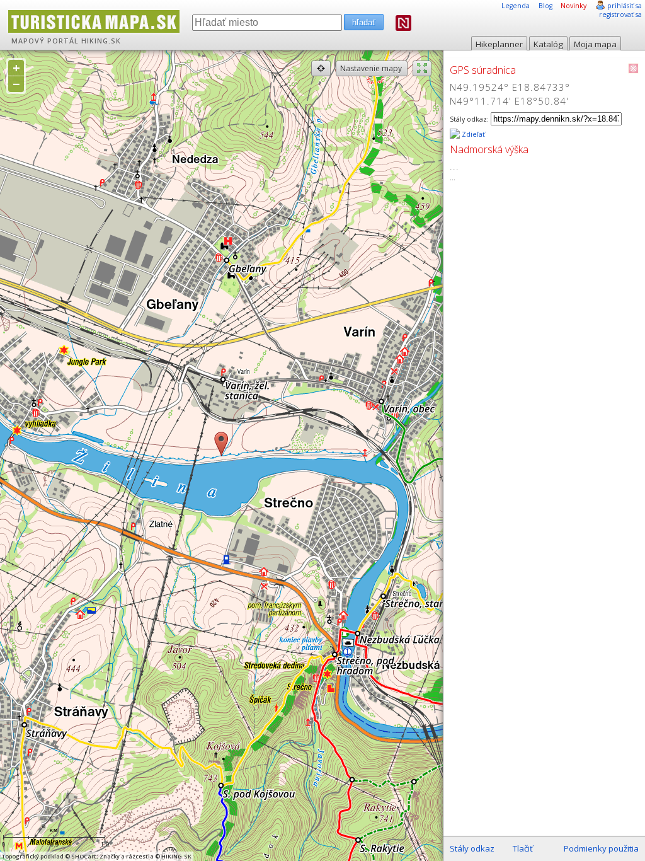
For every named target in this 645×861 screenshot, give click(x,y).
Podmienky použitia (601, 848)
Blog (545, 5)
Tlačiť (523, 848)
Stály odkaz (472, 848)
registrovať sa (620, 14)
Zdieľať (472, 134)
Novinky (573, 5)
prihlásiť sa (624, 5)
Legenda (515, 5)
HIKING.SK (101, 41)
